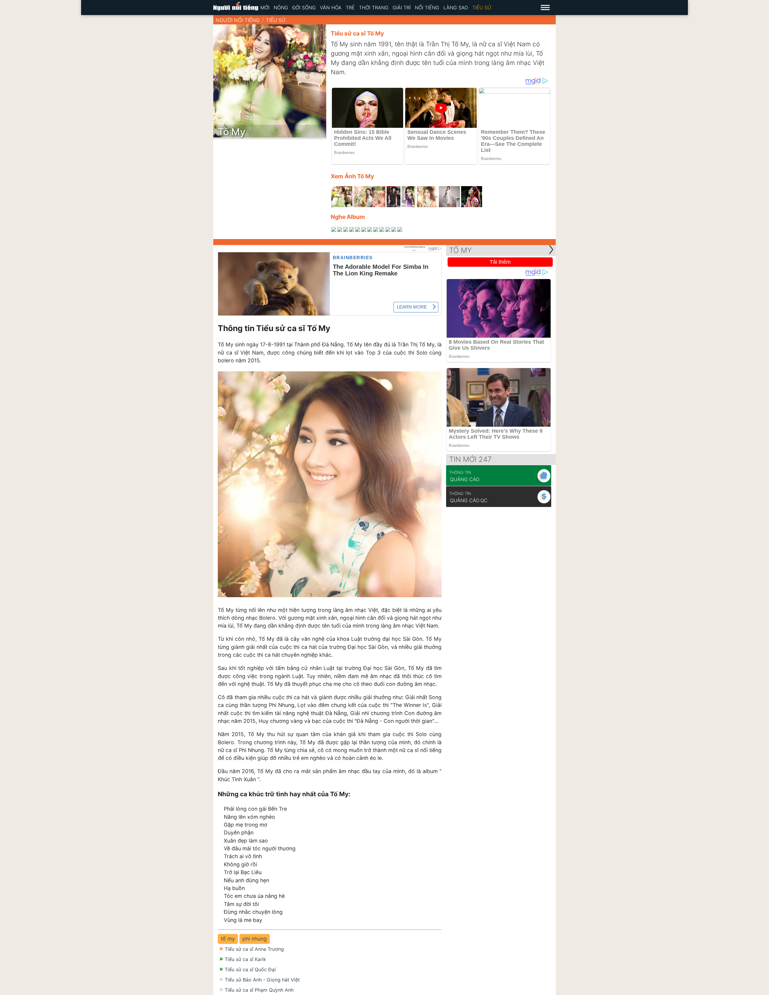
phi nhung (254, 938)
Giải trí (402, 8)
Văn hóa (331, 8)
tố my (228, 938)
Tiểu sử (482, 8)
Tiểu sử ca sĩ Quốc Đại (250, 969)
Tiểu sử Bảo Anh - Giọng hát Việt (262, 980)
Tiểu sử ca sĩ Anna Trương (254, 949)
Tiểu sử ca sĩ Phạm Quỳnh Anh (259, 990)
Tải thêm (500, 262)
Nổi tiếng (427, 8)
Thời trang (373, 8)
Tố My (460, 250)
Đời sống (304, 8)
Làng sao (455, 8)
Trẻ (350, 8)
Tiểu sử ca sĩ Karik (245, 959)
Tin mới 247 (470, 459)
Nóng (281, 8)
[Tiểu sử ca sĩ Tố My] (341, 196)
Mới (264, 8)
